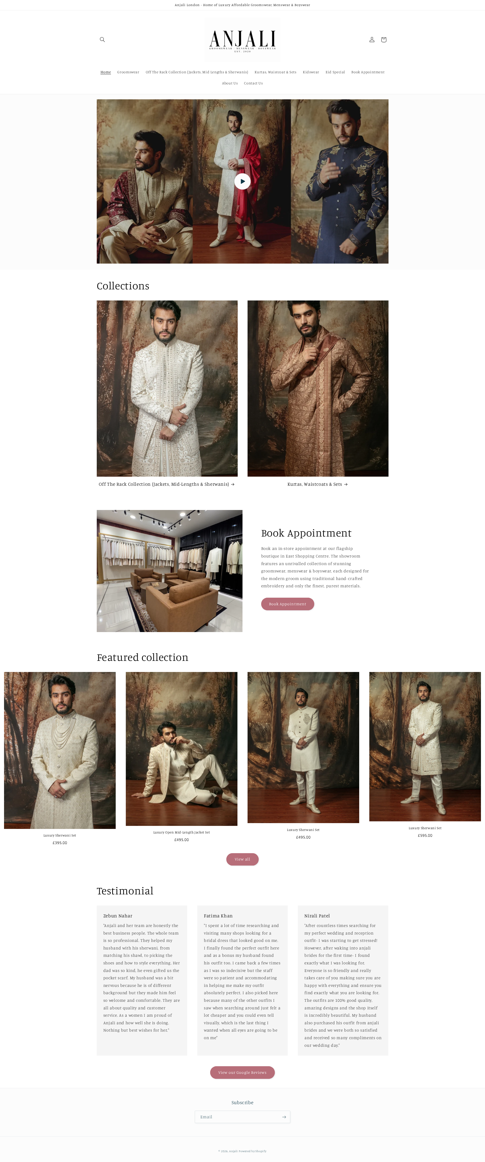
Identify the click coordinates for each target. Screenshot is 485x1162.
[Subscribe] (284, 1117)
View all (242, 859)
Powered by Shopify (252, 1151)
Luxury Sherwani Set (59, 835)
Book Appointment (287, 603)
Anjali (233, 1151)
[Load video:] (243, 181)
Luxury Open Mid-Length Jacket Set (181, 832)
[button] (102, 39)
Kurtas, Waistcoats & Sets (314, 484)
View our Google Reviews (242, 1072)
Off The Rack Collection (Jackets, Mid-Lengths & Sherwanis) (164, 484)
